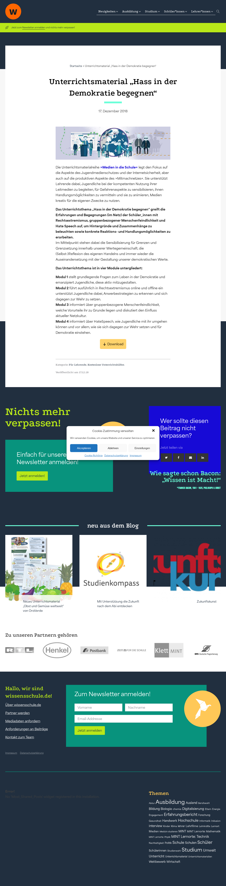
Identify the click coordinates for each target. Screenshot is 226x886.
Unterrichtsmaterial (176, 856)
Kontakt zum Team (19, 737)
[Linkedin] (202, 457)
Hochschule (188, 820)
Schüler (204, 842)
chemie (177, 809)
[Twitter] (166, 457)
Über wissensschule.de (23, 705)
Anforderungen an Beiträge (26, 729)
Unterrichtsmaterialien (200, 856)
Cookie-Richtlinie (94, 455)
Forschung (204, 815)
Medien (154, 831)
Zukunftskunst (206, 601)
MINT (182, 831)
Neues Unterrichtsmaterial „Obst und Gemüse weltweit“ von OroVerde (43, 606)
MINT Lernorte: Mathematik (203, 831)
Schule (178, 842)
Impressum (136, 455)
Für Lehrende (77, 364)
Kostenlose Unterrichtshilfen (106, 364)
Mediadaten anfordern (22, 721)
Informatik (204, 821)
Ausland (191, 803)
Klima (174, 826)
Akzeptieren (84, 447)
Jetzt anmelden (90, 730)
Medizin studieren (169, 831)
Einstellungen (142, 447)
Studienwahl (174, 850)
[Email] (190, 457)
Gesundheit (155, 821)
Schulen (191, 842)
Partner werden (17, 713)
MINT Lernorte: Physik (159, 837)
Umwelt (209, 850)
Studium (192, 850)
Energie (216, 809)
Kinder (166, 826)
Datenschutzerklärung (116, 455)
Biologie (166, 808)
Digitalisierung (193, 809)
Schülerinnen (157, 850)
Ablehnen (113, 447)
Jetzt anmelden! (32, 476)
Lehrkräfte (204, 826)
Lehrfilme (192, 826)
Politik (168, 842)
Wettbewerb (157, 861)
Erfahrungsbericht (180, 814)
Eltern (208, 809)
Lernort (215, 826)
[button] (154, 431)
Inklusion (216, 821)
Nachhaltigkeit (156, 843)
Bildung (154, 809)
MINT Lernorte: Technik (190, 836)
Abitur (152, 803)
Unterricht (156, 856)
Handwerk (169, 820)
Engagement (156, 815)
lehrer (181, 826)
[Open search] (218, 11)
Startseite (76, 65)
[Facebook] (178, 457)
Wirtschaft (173, 861)
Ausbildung (170, 802)
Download (115, 344)
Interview (155, 826)
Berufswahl (204, 803)
